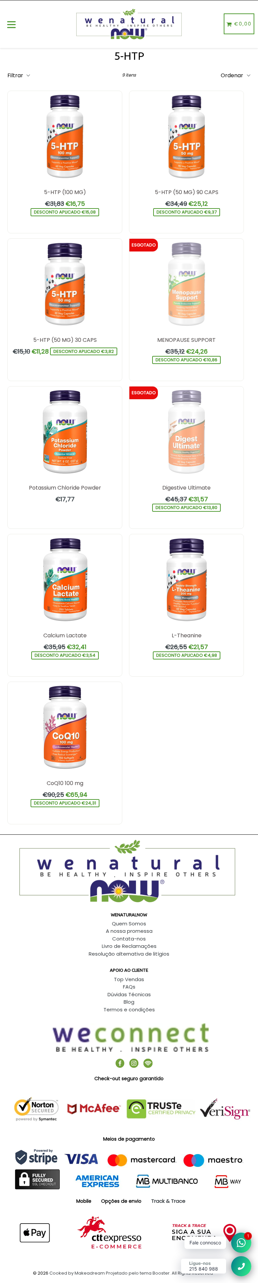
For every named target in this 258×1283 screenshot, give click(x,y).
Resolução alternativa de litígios (129, 953)
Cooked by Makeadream (77, 1273)
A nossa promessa (129, 930)
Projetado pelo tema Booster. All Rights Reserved (159, 1273)
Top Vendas (129, 979)
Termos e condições (129, 1009)
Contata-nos (129, 938)
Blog (129, 1001)
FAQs (129, 986)
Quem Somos (129, 923)
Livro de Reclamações (129, 946)
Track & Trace (168, 1200)
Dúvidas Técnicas (129, 994)
